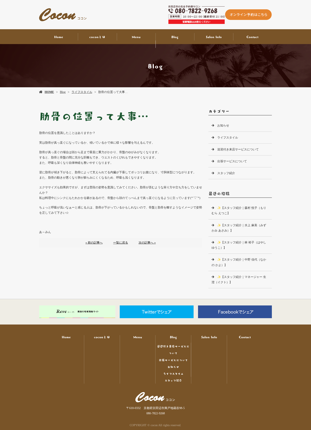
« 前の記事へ (94, 242)
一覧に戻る (120, 242)
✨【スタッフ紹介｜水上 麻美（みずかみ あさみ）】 (239, 228)
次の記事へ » (147, 242)
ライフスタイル (82, 92)
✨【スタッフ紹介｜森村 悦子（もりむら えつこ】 (239, 210)
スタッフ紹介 (226, 173)
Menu (136, 36)
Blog (174, 36)
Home (58, 36)
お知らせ (223, 125)
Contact (252, 36)
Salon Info (214, 36)
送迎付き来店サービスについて (238, 149)
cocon (155, 397)
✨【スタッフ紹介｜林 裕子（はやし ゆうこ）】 (239, 245)
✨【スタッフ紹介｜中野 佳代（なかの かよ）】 (239, 262)
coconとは (97, 36)
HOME (49, 92)
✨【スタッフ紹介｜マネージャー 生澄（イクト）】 (239, 279)
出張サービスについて (232, 161)
